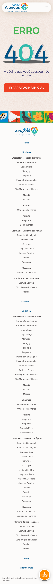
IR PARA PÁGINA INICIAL (26, 88)
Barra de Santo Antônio (26, 162)
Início (26, 143)
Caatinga (26, 268)
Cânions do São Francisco (26, 278)
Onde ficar (26, 311)
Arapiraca (26, 220)
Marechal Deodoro (26, 253)
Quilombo (26, 205)
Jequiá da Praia (26, 248)
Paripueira (26, 176)
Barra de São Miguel (26, 235)
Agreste (26, 216)
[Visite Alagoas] (16, 7)
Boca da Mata (26, 225)
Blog (26, 558)
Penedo (26, 257)
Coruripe (26, 244)
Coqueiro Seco (26, 240)
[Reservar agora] (44, 573)
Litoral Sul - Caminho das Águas (26, 231)
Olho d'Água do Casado (26, 287)
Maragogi (26, 171)
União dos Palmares (26, 210)
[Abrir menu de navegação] (46, 7)
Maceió (26, 195)
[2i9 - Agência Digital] (46, 579)
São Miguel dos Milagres (26, 189)
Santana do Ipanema (26, 272)
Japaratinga (26, 167)
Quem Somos (26, 568)
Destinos (26, 152)
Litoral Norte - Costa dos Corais (26, 158)
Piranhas (26, 292)
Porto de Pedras (26, 185)
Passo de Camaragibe (26, 180)
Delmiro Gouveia (26, 283)
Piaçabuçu (26, 262)
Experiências (26, 301)
